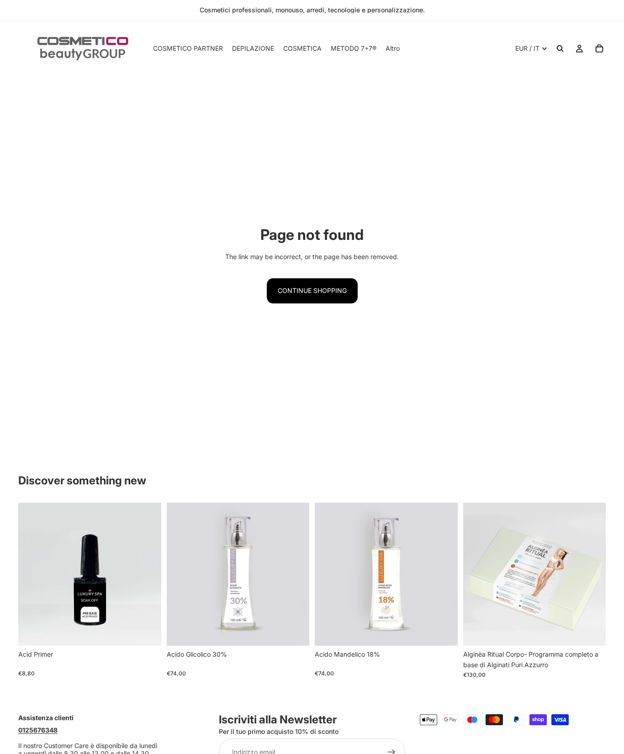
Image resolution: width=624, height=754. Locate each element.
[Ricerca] (560, 48)
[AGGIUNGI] (147, 632)
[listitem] (392, 48)
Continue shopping (312, 290)
